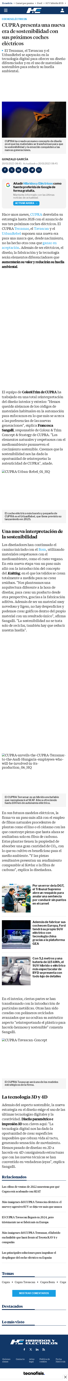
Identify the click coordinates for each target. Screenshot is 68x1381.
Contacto (20, 1359)
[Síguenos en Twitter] (31, 1349)
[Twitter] (12, 170)
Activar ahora (24, 203)
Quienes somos (6, 1360)
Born (42, 550)
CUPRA (36, 215)
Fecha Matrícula (60, 1360)
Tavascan (41, 229)
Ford (39, 3)
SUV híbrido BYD (54, 3)
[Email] (39, 170)
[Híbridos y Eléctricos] (34, 1342)
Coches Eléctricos (14, 19)
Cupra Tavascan (25, 1282)
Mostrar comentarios (34, 1293)
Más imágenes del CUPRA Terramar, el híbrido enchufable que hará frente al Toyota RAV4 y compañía (31, 1237)
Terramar (21, 229)
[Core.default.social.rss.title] (43, 1349)
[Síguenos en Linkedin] (37, 1349)
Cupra (6, 1282)
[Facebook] (5, 170)
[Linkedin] (18, 170)
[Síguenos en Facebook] (24, 1349)
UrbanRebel (11, 234)
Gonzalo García (15, 159)
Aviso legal (31, 1360)
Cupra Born (47, 1282)
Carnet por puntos (25, 3)
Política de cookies (44, 1360)
